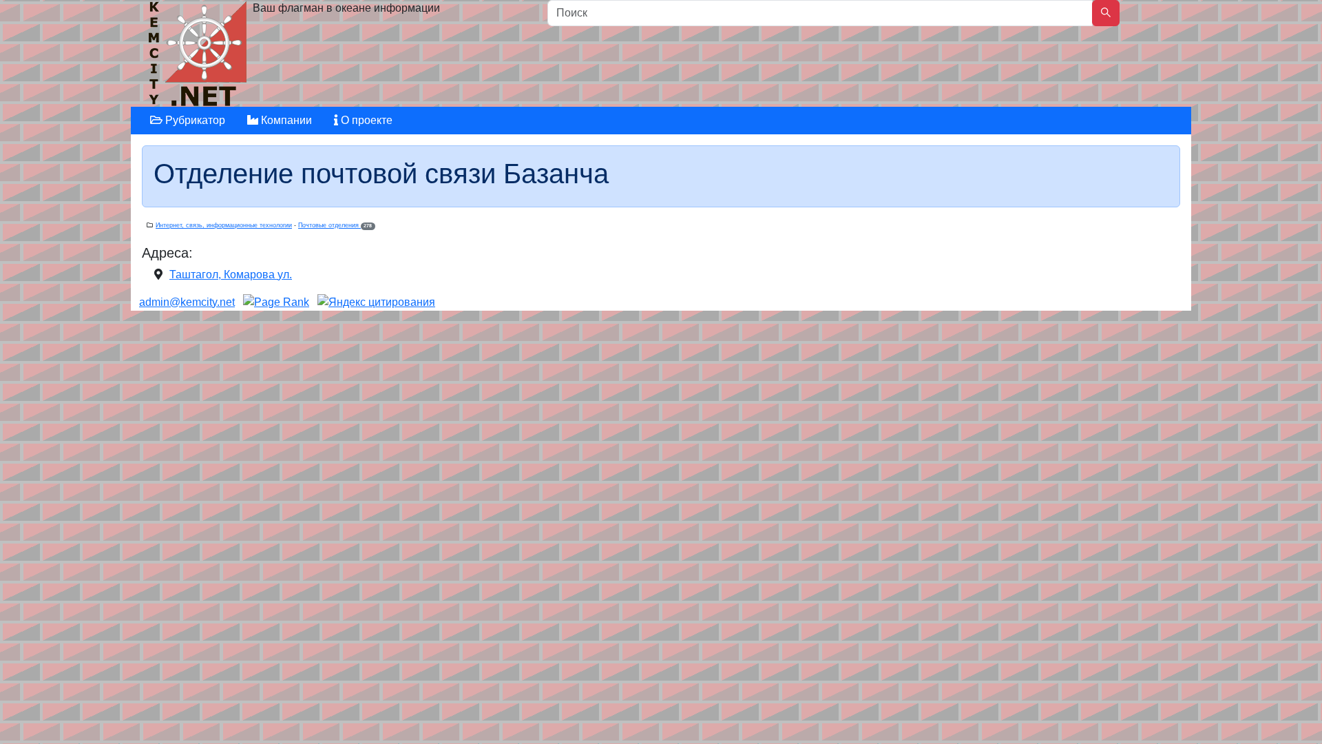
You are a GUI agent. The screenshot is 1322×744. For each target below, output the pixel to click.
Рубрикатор (193, 120)
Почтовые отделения (335, 225)
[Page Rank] (276, 302)
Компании (285, 120)
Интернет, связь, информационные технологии (224, 225)
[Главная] (199, 57)
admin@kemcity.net (187, 302)
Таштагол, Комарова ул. (230, 274)
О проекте (365, 120)
